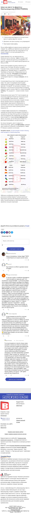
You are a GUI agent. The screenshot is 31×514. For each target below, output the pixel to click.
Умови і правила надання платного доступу (15, 434)
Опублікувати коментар (15, 249)
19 (5, 14)
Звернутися (3, 427)
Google (27, 226)
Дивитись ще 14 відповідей (16, 379)
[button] (2, 2)
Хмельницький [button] (11, 2)
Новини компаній (20, 420)
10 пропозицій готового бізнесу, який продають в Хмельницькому (15, 131)
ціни (2, 229)
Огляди (18, 422)
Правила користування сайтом (15, 432)
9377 (10, 14)
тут (5, 443)
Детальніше (4, 415)
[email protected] (15, 509)
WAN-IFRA (24, 447)
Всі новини (20, 2)
